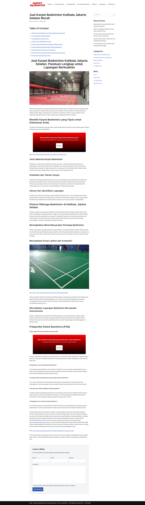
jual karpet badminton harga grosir (103, 57)
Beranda (50, 4)
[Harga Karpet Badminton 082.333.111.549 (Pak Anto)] (37, 4)
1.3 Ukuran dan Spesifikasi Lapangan (41, 41)
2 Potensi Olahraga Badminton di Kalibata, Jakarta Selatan (46, 44)
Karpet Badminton (59, 4)
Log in (95, 74)
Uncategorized (97, 66)
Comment (35, 464)
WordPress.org (98, 83)
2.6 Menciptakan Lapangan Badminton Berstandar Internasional (48, 52)
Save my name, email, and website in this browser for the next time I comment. (54, 485)
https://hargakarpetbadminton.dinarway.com (41, 422)
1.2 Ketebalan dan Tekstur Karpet (40, 38)
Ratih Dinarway (34, 21)
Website (71, 457)
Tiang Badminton (70, 4)
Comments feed (98, 80)
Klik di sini (59, 145)
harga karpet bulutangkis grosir (102, 54)
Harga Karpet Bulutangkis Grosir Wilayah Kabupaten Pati (51, 154)
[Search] (114, 14)
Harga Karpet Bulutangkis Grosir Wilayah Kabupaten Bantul (52, 292)
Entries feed (97, 77)
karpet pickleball (98, 60)
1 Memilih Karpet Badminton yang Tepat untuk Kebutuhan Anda (48, 33)
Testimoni (94, 4)
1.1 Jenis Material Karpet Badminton (40, 36)
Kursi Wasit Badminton (83, 4)
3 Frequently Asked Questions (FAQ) (41, 55)
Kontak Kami (111, 4)
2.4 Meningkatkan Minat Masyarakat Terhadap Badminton (46, 47)
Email (53, 457)
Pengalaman (102, 4)
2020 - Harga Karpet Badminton (37, 503)
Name (34, 457)
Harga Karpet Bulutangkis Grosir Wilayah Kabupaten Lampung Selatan (55, 430)
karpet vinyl (97, 63)
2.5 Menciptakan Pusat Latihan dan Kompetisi (43, 50)
